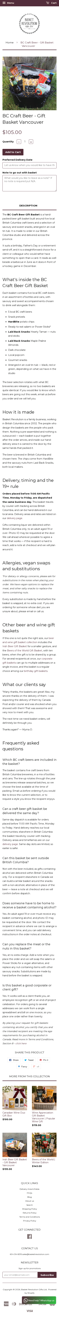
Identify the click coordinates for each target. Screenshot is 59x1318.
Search (29, 1205)
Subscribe (47, 1275)
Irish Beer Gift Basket (14, 646)
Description (28, 205)
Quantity (8, 141)
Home (10, 42)
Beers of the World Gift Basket (24, 650)
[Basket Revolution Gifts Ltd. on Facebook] (29, 1237)
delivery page (14, 518)
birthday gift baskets (36, 671)
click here (20, 1043)
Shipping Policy (29, 1209)
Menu (10, 2)
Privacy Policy (29, 1220)
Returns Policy (29, 1213)
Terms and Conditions (29, 1217)
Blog (29, 1197)
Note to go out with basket (19, 172)
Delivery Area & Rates (29, 1189)
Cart (53, 2)
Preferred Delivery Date (17, 159)
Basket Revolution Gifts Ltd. (34, 1289)
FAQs (29, 1193)
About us (29, 1201)
